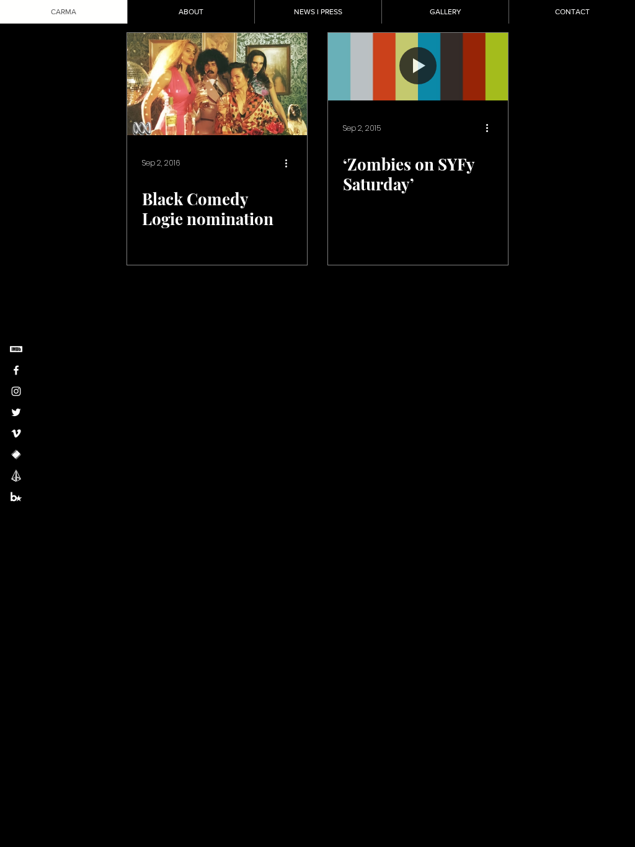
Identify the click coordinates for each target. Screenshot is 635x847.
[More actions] (290, 163)
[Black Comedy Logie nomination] (217, 84)
